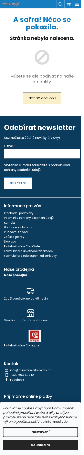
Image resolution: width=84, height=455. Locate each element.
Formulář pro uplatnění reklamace (28, 251)
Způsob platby (14, 237)
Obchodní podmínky (18, 213)
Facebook (17, 380)
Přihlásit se (18, 183)
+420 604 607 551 (22, 375)
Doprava (10, 241)
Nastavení (40, 432)
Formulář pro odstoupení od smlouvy (30, 256)
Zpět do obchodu (42, 98)
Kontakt (9, 223)
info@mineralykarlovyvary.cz (30, 370)
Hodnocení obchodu (18, 227)
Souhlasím (40, 445)
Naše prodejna (15, 275)
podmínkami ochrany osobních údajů (37, 167)
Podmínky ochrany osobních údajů (29, 218)
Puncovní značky (16, 232)
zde (65, 421)
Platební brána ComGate (22, 246)
